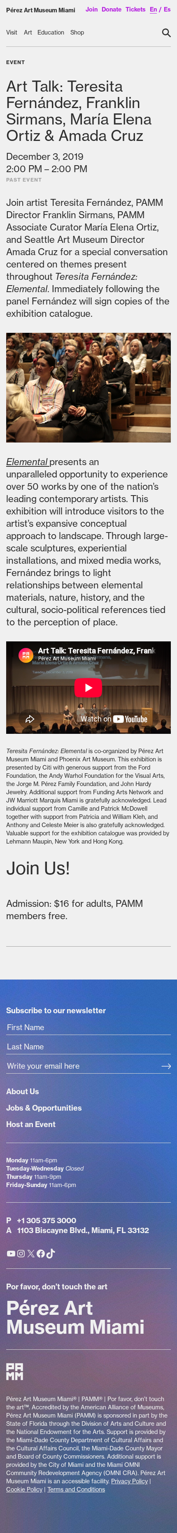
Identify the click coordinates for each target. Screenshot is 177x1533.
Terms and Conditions (76, 1489)
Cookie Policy (24, 1489)
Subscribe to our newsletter (56, 1010)
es (167, 9)
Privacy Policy (129, 1481)
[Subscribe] (166, 1067)
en (153, 9)
